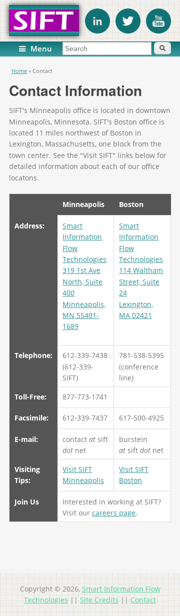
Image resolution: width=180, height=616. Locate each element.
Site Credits (99, 599)
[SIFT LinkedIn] (97, 31)
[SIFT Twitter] (128, 31)
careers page (114, 513)
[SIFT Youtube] (158, 31)
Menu (41, 49)
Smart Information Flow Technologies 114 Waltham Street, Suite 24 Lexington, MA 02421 (141, 270)
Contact (143, 599)
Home (19, 70)
